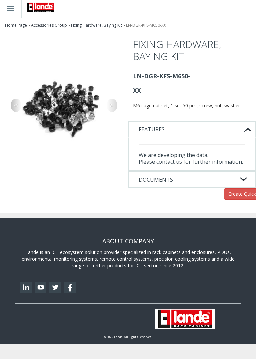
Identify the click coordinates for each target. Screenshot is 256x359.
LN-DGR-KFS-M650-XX (146, 25)
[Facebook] (70, 287)
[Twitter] (55, 287)
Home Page (16, 25)
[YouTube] (40, 287)
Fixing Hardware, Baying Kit (96, 25)
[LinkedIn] (26, 287)
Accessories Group (49, 25)
